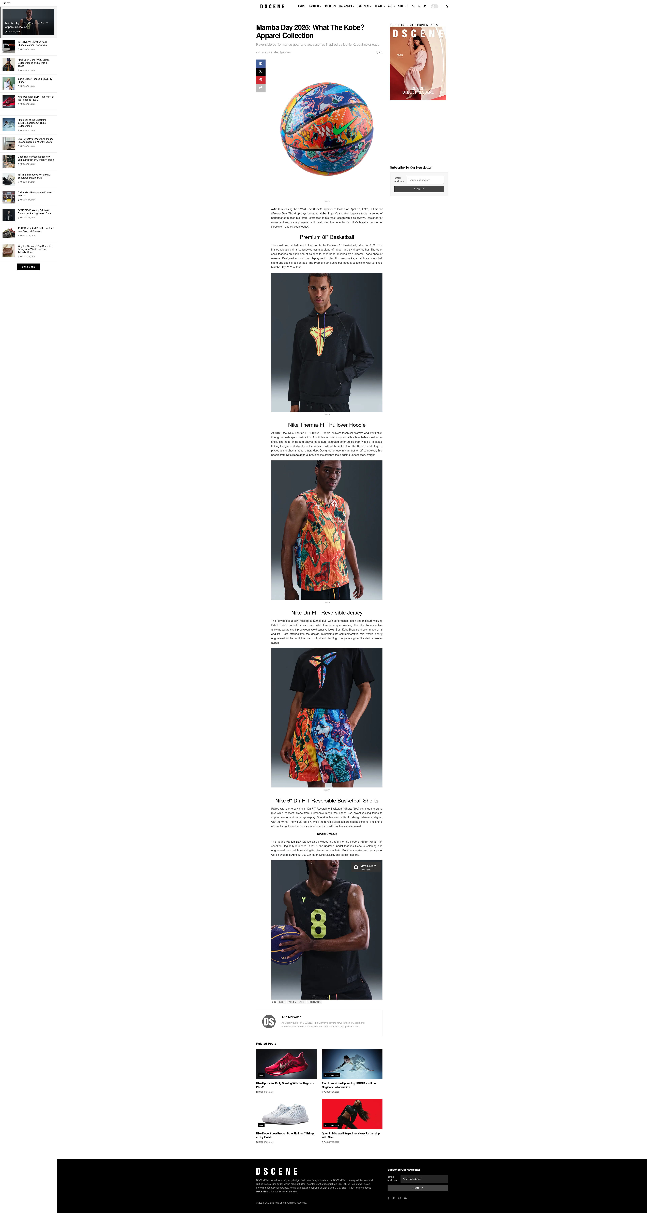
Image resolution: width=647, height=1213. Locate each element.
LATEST (302, 6)
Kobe (282, 1001)
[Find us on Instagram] (419, 6)
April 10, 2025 (263, 52)
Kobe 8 (292, 1001)
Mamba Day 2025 (281, 267)
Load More (28, 267)
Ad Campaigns (332, 1075)
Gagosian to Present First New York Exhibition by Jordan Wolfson (36, 158)
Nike (276, 52)
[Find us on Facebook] (408, 6)
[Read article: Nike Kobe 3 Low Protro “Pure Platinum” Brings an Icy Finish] (286, 1114)
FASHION (314, 6)
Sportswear (285, 52)
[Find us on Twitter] (413, 6)
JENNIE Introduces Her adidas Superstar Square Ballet (34, 176)
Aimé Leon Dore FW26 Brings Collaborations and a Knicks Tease (34, 62)
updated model (333, 846)
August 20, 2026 (265, 1142)
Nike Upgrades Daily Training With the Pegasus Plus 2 (36, 98)
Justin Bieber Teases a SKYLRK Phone (35, 80)
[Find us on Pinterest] (425, 6)
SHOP (401, 6)
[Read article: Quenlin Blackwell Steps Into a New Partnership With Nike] (352, 1114)
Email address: (399, 179)
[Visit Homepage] (272, 6)
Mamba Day (293, 841)
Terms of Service (288, 1191)
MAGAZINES (345, 6)
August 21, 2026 (265, 1091)
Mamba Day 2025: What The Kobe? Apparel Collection (26, 25)
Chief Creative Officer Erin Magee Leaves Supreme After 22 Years (36, 140)
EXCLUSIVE (363, 6)
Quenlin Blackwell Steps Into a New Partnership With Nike (351, 1135)
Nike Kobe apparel (297, 455)
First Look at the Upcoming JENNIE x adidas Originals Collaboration (32, 122)
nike (302, 1001)
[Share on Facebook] (261, 64)
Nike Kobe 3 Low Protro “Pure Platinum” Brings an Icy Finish (285, 1135)
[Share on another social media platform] (261, 88)
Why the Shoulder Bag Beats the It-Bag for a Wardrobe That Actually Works (35, 249)
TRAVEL (378, 6)
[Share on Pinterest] (261, 80)
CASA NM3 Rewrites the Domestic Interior (36, 194)
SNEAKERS (330, 6)
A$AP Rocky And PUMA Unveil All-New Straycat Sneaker (36, 229)
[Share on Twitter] (261, 72)
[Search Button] (447, 6)
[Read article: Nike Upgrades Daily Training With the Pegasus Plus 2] (286, 1064)
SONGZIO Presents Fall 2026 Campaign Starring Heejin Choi (34, 212)
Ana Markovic (291, 1017)
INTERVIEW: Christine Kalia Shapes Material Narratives (32, 43)
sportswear (314, 1001)
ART (390, 6)
